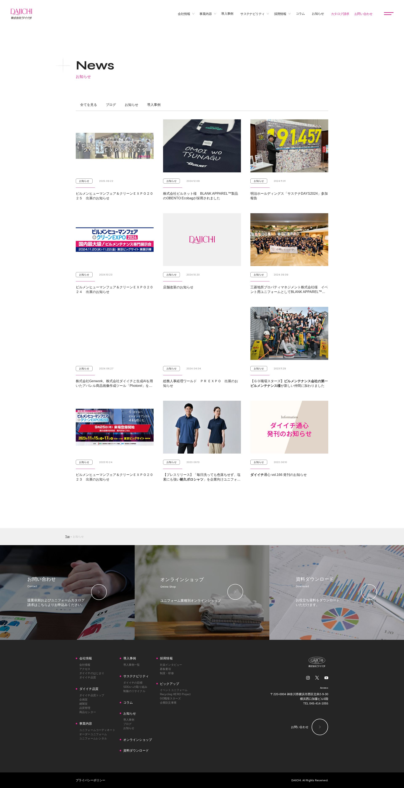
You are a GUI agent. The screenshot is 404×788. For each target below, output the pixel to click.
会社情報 (84, 664)
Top (67, 536)
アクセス (84, 669)
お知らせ (131, 104)
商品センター (87, 712)
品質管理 (84, 707)
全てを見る (88, 104)
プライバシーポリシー (90, 780)
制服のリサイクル (134, 691)
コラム (128, 702)
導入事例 (154, 104)
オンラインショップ (137, 739)
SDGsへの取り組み (135, 686)
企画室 (83, 699)
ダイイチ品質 (87, 677)
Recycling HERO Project (175, 694)
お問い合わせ (299, 727)
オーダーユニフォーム (93, 734)
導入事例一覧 (131, 664)
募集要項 (165, 669)
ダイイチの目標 (133, 682)
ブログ (111, 104)
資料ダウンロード (136, 750)
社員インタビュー (171, 664)
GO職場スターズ (170, 698)
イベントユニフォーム (173, 690)
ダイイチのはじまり (91, 673)
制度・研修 (167, 673)
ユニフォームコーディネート (97, 730)
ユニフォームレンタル (93, 738)
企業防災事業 (168, 702)
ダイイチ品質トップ (91, 695)
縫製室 (83, 703)
